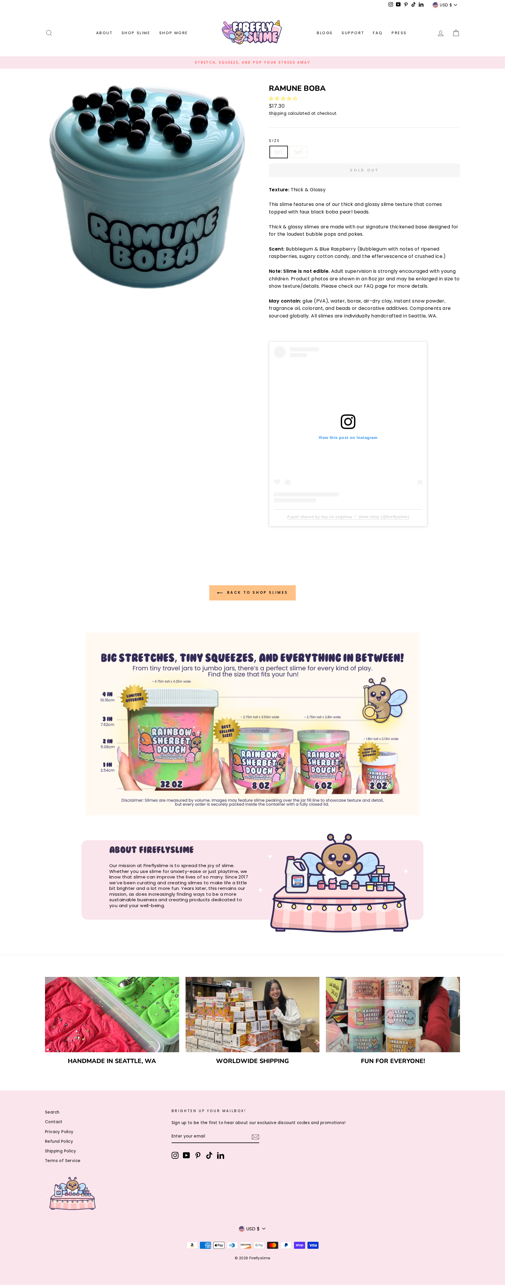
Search (52, 1112)
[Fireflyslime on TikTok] (209, 1155)
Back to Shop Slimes (256, 592)
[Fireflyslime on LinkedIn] (220, 1155)
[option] (252, 62)
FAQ (378, 33)
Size (274, 140)
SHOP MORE (173, 33)
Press (399, 33)
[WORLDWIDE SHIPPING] (253, 1014)
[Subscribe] (255, 1136)
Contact (54, 1122)
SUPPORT (353, 33)
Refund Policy (59, 1141)
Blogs (325, 33)
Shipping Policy (60, 1151)
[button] (284, 98)
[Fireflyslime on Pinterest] (197, 1155)
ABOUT (104, 33)
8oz (278, 152)
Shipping (277, 113)
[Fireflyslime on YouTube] (186, 1155)
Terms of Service (62, 1161)
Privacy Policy (59, 1132)
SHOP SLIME (136, 33)
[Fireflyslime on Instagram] (175, 1155)
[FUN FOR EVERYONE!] (393, 1014)
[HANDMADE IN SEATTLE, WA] (112, 1014)
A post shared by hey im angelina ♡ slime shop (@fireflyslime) (348, 516)
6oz (298, 152)
